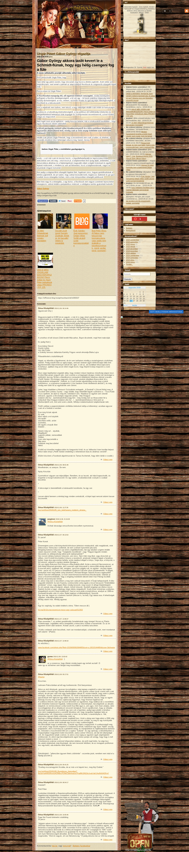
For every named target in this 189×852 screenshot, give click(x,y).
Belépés (129, 228)
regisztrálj (67, 846)
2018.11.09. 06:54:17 (61, 782)
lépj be (54, 846)
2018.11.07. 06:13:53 (61, 535)
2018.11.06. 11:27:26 (61, 507)
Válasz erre (107, 460)
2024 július (130, 260)
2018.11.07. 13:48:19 (61, 641)
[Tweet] (62, 200)
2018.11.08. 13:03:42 (60, 656)
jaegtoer (51, 519)
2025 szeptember (132, 240)
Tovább (129, 264)
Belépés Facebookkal (81, 846)
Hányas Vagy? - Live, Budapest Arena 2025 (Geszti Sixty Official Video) (139, 156)
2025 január (130, 246)
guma (50, 57)
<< (124, 305)
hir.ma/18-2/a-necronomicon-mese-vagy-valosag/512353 (60, 610)
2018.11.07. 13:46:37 (61, 619)
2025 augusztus (132, 242)
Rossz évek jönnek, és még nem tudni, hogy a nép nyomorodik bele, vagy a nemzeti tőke (140, 145)
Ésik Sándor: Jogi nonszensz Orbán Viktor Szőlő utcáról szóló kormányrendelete (140, 179)
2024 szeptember (132, 255)
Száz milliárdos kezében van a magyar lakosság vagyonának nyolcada (140, 190)
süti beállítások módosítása (166, 312)
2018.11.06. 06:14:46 (61, 308)
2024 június (130, 262)
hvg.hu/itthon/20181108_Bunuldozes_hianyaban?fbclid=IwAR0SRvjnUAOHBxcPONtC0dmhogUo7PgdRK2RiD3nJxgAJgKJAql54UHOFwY (73, 772)
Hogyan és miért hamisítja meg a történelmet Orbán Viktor (140, 167)
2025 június (130, 244)
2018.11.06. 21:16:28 (63, 519)
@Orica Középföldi (55, 522)
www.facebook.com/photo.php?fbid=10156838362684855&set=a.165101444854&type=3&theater (76, 647)
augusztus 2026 (135, 288)
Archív (134, 305)
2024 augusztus (132, 258)
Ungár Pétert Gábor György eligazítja (63, 54)
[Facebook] (42, 200)
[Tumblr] (53, 200)
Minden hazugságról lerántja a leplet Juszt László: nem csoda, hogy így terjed (139, 134)
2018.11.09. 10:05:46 (61, 815)
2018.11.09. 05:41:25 (61, 764)
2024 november (132, 251)
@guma (41, 677)
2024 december (132, 249)
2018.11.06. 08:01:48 (61, 465)
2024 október (131, 253)
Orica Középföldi (46, 308)
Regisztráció (130, 230)
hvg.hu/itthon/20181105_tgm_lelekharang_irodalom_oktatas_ (62, 510)
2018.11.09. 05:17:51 (61, 674)
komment (41, 205)
